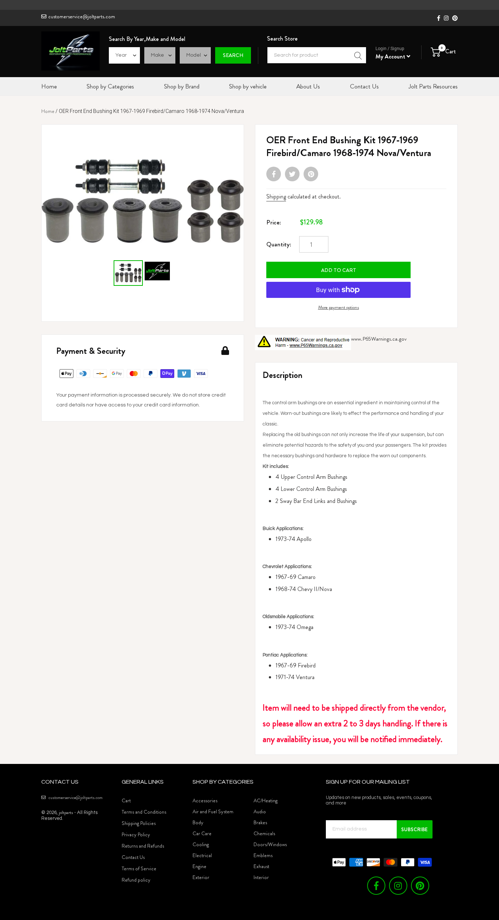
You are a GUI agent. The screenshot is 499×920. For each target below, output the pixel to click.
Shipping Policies (139, 823)
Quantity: (278, 244)
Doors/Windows (270, 844)
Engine (199, 866)
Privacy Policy (136, 834)
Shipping (276, 196)
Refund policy (136, 879)
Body (198, 822)
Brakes (260, 822)
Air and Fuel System (213, 811)
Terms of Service (139, 868)
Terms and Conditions (144, 811)
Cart (126, 800)
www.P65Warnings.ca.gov (379, 339)
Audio (260, 811)
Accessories (205, 800)
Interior (261, 877)
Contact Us (133, 857)
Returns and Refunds (143, 845)
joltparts (66, 812)
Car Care (202, 833)
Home (47, 111)
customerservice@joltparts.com (81, 16)
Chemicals (264, 833)
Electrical (202, 855)
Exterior (201, 877)
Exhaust (261, 866)
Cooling (201, 844)
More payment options (338, 307)
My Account (391, 56)
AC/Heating (266, 800)
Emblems (263, 855)
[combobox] (316, 55)
